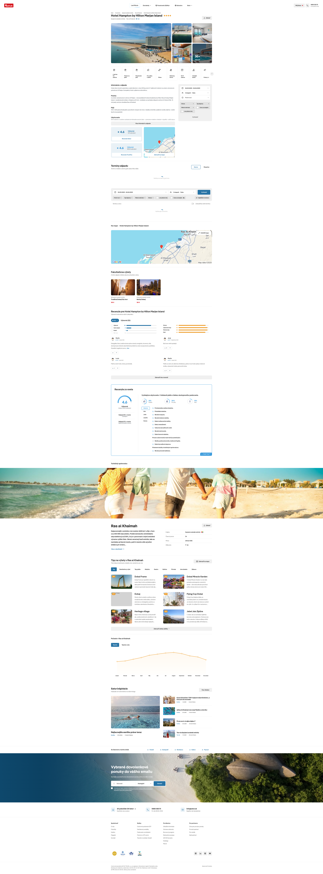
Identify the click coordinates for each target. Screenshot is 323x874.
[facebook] (196, 853)
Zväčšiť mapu (205, 233)
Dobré (115, 330)
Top (114, 569)
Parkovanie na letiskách (143, 832)
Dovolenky (146, 5)
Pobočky (113, 829)
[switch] (192, 204)
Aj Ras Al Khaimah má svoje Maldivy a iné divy (192, 710)
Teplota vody (126, 645)
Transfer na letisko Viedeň (144, 838)
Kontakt (113, 838)
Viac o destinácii (116, 549)
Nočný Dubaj (141, 299)
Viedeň (151, 750)
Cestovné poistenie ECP (144, 826)
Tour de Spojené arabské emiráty (188, 733)
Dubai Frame (141, 576)
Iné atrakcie (183, 569)
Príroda (173, 569)
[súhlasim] (113, 352)
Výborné (116, 325)
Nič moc (116, 333)
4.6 (138, 19)
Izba (144, 411)
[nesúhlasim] (116, 352)
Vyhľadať (195, 117)
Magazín (113, 835)
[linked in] (200, 853)
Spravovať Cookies (207, 866)
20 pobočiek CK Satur (125, 809)
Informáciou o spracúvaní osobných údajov (123, 790)
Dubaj (137, 594)
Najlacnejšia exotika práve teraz (126, 732)
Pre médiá (192, 832)
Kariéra (113, 832)
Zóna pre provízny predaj (196, 826)
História (147, 569)
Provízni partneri (194, 829)
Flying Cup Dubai (195, 594)
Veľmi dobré (117, 328)
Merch (165, 844)
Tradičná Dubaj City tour (119, 299)
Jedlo (144, 414)
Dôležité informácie (168, 826)
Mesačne (206, 167)
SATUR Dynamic (168, 838)
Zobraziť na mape (204, 561)
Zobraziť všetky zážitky (161, 629)
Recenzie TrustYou (126, 155)
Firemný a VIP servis (143, 835)
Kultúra (165, 569)
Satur (189, 5)
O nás (112, 826)
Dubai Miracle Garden (197, 576)
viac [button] (128, 348)
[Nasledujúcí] (212, 73)
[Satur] (9, 5)
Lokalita (145, 418)
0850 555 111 (156, 809)
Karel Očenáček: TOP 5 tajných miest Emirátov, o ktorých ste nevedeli (193, 699)
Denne (196, 167)
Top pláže (137, 569)
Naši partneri (192, 835)
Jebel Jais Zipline (195, 611)
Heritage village (142, 611)
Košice (193, 750)
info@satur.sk (191, 809)
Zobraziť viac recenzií (161, 377)
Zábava (194, 569)
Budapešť (165, 750)
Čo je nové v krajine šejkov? (186, 721)
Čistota (145, 421)
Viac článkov (205, 690)
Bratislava (180, 750)
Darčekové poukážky (143, 829)
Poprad (206, 750)
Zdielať (208, 18)
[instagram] (205, 853)
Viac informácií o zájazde (143, 123)
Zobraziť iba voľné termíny (203, 204)
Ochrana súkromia (168, 829)
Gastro (156, 569)
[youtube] (210, 853)
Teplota (115, 645)
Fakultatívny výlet (124, 569)
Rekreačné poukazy (168, 835)
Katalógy (165, 841)
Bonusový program (168, 832)
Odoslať (159, 783)
